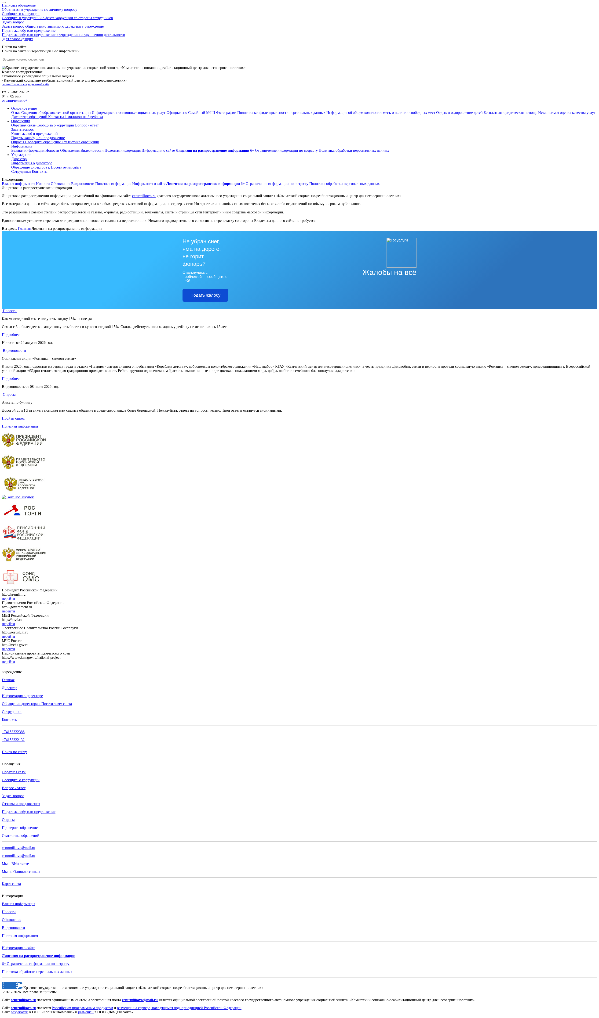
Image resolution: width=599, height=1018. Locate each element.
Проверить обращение (43, 142)
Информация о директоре (22, 696)
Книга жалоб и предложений (34, 134)
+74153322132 (13, 740)
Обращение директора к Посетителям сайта (37, 704)
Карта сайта (11, 884)
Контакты (39, 171)
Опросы (18, 142)
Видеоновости (92, 150)
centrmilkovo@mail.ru (18, 848)
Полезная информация (123, 150)
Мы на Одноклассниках (21, 872)
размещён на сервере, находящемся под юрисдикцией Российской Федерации (179, 1008)
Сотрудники (21, 171)
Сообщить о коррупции (57, 16)
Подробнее (10, 335)
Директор (19, 159)
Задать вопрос (53, 24)
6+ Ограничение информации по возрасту (274, 184)
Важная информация (28, 150)
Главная (24, 228)
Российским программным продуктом (82, 1008)
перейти (8, 599)
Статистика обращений (80, 142)
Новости (52, 150)
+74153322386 (13, 732)
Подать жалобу (205, 295)
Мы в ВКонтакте (15, 864)
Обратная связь (24, 125)
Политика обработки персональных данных (344, 184)
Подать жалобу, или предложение (63, 33)
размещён (86, 1012)
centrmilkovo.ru (144, 196)
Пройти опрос (13, 418)
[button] (24, 108)
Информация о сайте (159, 150)
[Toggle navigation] (4, 2)
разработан (19, 1012)
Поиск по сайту (14, 752)
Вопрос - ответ (87, 125)
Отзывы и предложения (21, 804)
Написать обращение (39, 7)
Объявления (70, 150)
